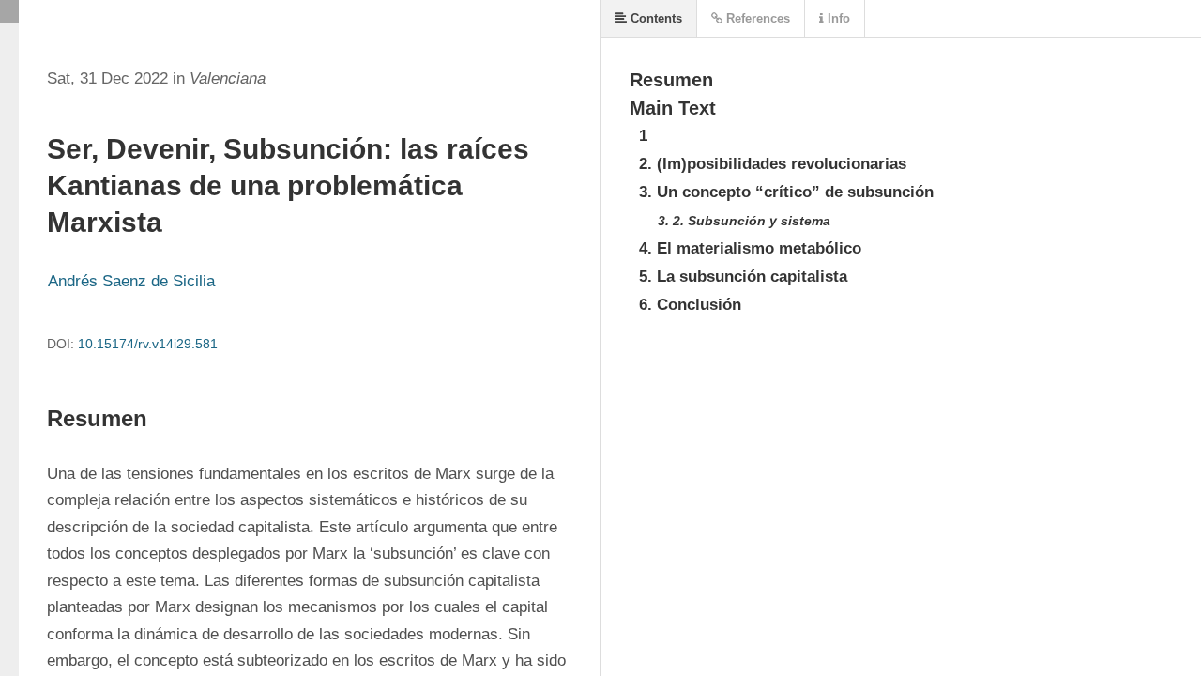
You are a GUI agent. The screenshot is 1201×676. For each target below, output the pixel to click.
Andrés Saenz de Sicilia (131, 281)
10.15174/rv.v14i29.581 (148, 343)
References (756, 18)
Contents (654, 18)
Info (837, 18)
